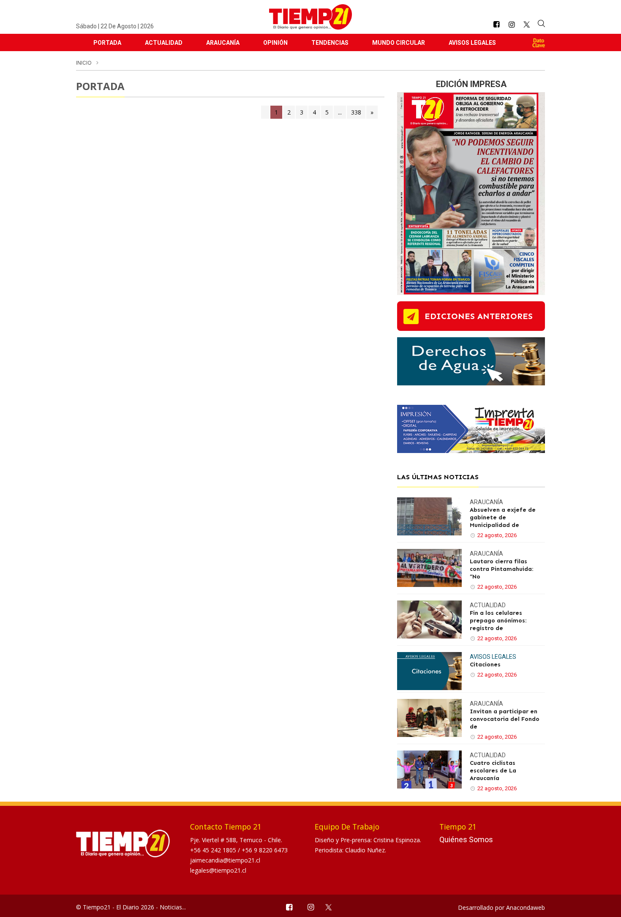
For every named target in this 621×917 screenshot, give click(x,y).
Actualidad (163, 42)
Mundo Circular (398, 42)
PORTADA (100, 86)
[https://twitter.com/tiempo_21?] (526, 24)
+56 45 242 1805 (214, 850)
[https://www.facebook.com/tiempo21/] (496, 25)
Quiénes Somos (466, 839)
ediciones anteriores (479, 316)
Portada (107, 42)
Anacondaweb (525, 907)
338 (356, 112)
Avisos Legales (472, 42)
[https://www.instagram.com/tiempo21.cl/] (512, 25)
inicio (84, 63)
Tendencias (330, 42)
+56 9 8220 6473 (265, 850)
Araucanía (223, 42)
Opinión (275, 42)
